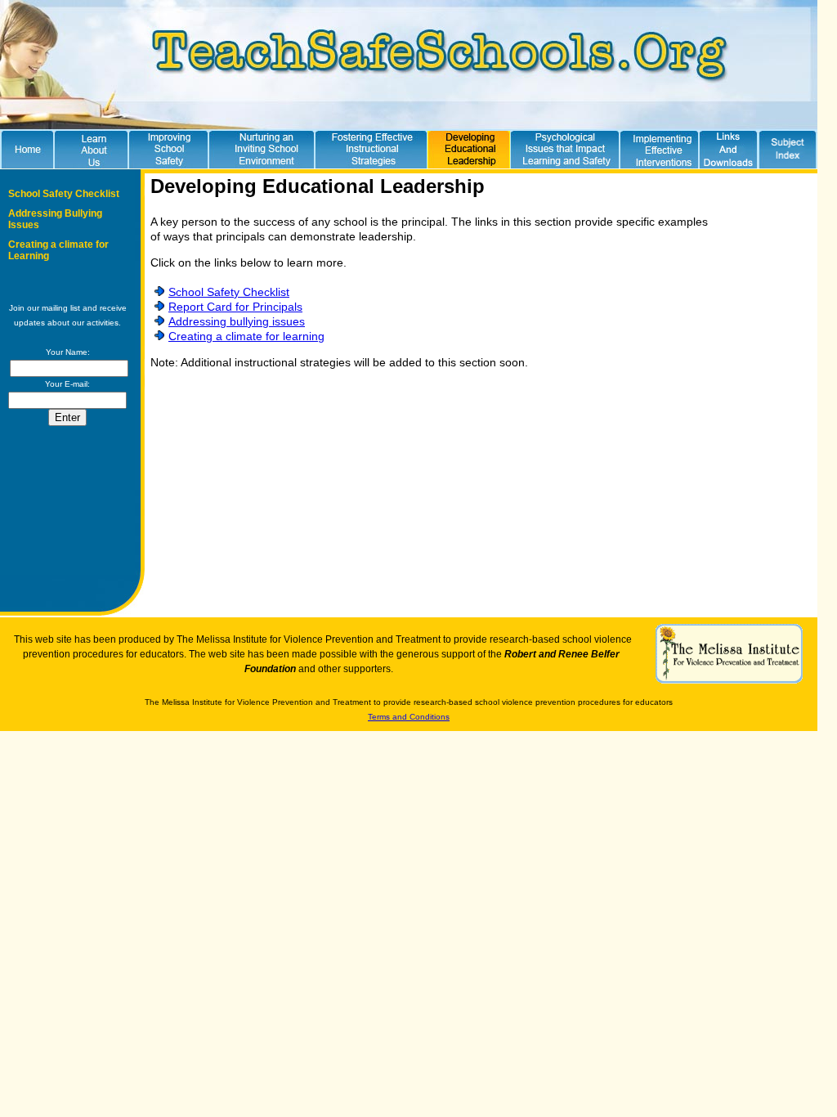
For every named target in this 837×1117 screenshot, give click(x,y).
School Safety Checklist (63, 194)
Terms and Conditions (409, 716)
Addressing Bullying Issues (55, 219)
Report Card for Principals (235, 306)
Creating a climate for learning (246, 336)
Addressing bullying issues (236, 321)
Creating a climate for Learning (58, 250)
